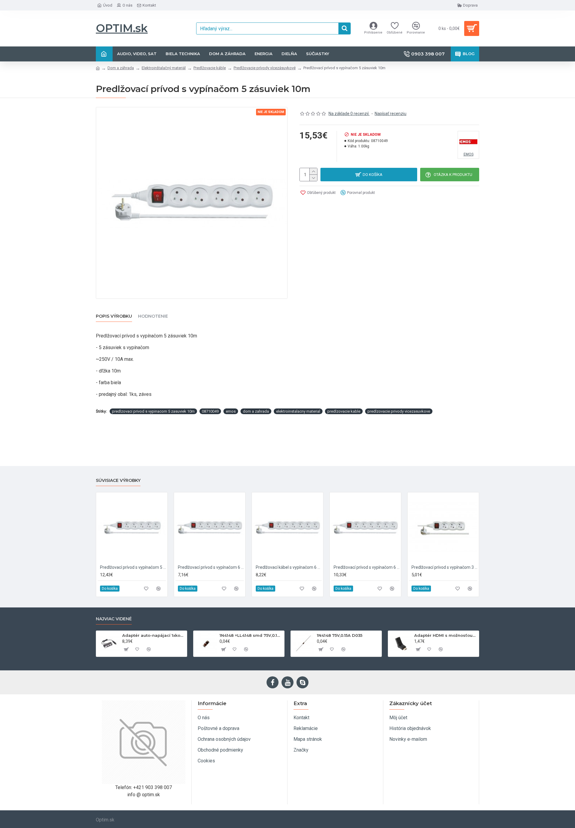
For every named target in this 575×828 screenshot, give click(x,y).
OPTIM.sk (122, 28)
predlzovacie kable (343, 411)
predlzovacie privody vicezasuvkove (398, 411)
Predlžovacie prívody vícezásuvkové (265, 68)
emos (231, 411)
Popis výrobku (114, 316)
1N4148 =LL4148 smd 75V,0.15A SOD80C (251, 635)
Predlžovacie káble (209, 68)
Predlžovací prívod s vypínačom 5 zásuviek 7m (133, 567)
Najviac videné (114, 619)
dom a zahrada (256, 411)
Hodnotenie (153, 316)
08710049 (210, 411)
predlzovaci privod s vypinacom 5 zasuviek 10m (153, 411)
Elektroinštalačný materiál (164, 68)
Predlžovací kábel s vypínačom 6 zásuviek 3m (289, 567)
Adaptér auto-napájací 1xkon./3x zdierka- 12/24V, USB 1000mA (153, 635)
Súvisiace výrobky (118, 480)
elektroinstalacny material (298, 411)
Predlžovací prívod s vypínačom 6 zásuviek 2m (211, 567)
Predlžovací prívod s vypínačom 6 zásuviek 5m (367, 567)
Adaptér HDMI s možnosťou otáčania (445, 635)
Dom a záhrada (121, 68)
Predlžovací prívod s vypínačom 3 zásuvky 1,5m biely (444, 567)
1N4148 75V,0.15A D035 (339, 635)
